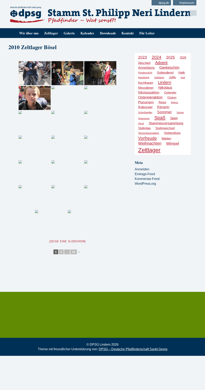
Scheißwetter (145, 112)
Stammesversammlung (166, 123)
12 (73, 251)
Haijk (181, 72)
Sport (141, 123)
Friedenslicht (145, 72)
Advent (161, 62)
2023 (142, 57)
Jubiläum (159, 77)
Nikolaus (165, 87)
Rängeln (163, 107)
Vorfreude (147, 138)
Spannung (144, 118)
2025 (170, 57)
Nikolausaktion (148, 92)
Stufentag (144, 128)
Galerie (69, 33)
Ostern (171, 97)
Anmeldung (146, 67)
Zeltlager (51, 33)
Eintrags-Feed (145, 174)
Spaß (159, 117)
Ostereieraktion (150, 97)
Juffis (172, 77)
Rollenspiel (145, 107)
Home (11, 33)
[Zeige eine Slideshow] (67, 241)
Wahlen (166, 138)
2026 (183, 57)
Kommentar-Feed (147, 179)
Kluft (183, 77)
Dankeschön (169, 68)
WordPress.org (145, 183)
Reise (162, 102)
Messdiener (146, 87)
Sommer (164, 112)
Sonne (180, 112)
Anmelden (142, 169)
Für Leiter (147, 33)
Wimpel (172, 143)
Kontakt (128, 33)
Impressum (186, 2)
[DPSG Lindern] (53, 15)
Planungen (146, 102)
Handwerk (143, 77)
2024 (156, 57)
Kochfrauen (145, 82)
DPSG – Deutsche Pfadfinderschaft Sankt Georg (133, 349)
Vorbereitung (172, 133)
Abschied (144, 63)
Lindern (164, 82)
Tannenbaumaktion (148, 133)
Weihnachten (149, 143)
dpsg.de (164, 2)
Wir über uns (29, 33)
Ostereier (170, 92)
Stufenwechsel (165, 128)
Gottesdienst (165, 72)
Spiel (174, 118)
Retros (174, 102)
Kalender (87, 33)
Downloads (108, 33)
